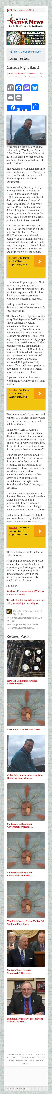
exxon (36, 600)
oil (42, 600)
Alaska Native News (20, 1089)
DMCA (31, 1060)
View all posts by (16, 624)
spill (8, 603)
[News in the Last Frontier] (25, 21)
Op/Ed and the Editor (31, 51)
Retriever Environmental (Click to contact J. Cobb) (25, 592)
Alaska (15, 600)
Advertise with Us (16, 1054)
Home (16, 51)
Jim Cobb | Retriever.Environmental (23, 73)
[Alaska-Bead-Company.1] (25, 37)
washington (32, 603)
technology (19, 603)
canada (28, 600)
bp (21, 600)
